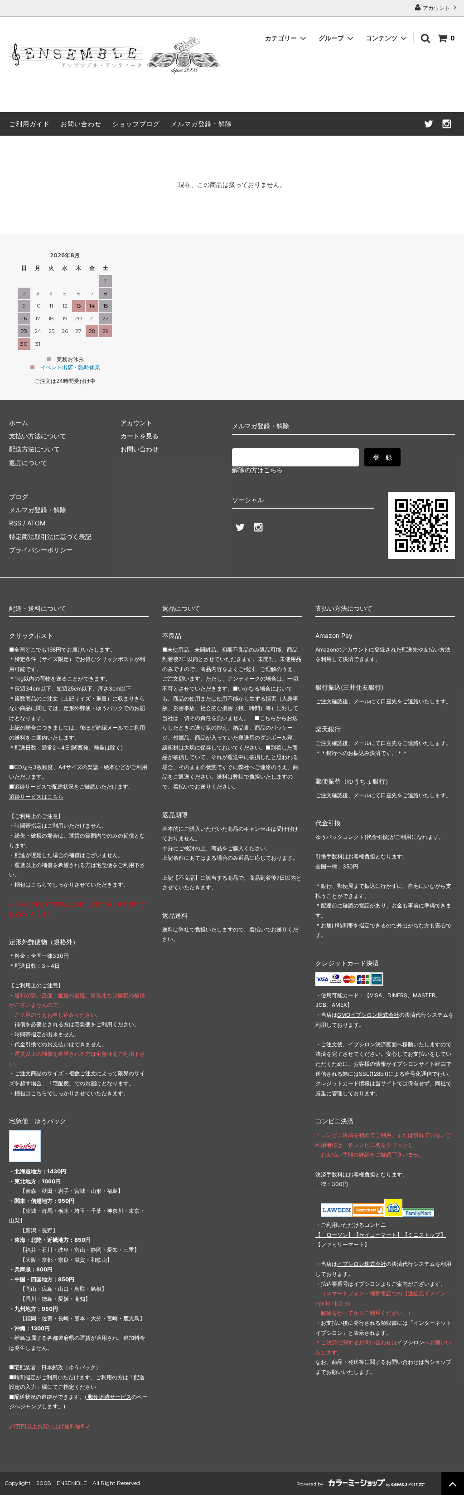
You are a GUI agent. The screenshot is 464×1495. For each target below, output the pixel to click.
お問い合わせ (81, 123)
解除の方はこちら (257, 470)
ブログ (18, 496)
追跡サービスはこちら (36, 796)
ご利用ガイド (29, 123)
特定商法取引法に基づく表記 (50, 536)
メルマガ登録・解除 (201, 123)
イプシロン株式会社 (361, 1263)
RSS (15, 523)
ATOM (36, 523)
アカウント (436, 8)
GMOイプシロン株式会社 (368, 1014)
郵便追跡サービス (109, 1396)
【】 (377, 1234)
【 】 (334, 1234)
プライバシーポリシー (40, 550)
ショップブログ (136, 123)
